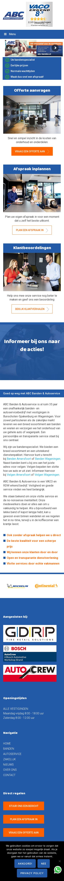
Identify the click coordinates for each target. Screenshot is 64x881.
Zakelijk (9, 759)
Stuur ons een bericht (23, 806)
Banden (8, 748)
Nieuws (8, 764)
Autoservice (12, 754)
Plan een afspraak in (30, 230)
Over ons (10, 769)
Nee (43, 863)
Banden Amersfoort (19, 458)
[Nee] (59, 861)
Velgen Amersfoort (19, 474)
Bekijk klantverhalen (30, 309)
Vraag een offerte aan (30, 151)
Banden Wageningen (47, 458)
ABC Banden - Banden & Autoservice (14, 15)
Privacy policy (32, 873)
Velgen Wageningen (46, 474)
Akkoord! (25, 863)
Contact (9, 775)
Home (7, 743)
